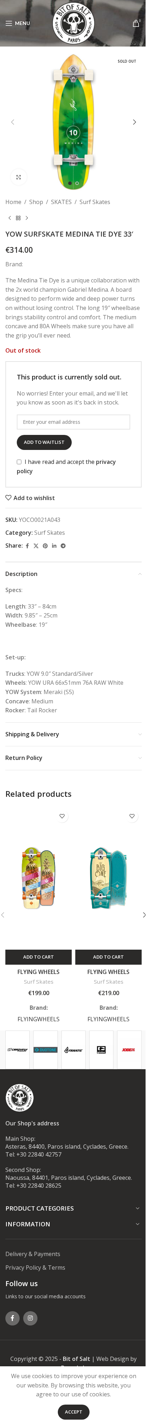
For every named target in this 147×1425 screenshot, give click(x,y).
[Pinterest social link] (45, 546)
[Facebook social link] (27, 546)
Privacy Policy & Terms (35, 1267)
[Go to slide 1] (70, 183)
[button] (12, 122)
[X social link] (36, 546)
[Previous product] (9, 218)
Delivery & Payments (32, 1254)
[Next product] (26, 218)
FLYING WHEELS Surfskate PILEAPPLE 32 (38, 976)
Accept (73, 1412)
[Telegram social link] (63, 546)
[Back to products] (18, 218)
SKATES (61, 202)
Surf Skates (95, 202)
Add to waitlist (44, 442)
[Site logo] (73, 22)
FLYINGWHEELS (38, 1019)
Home (13, 202)
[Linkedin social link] (54, 546)
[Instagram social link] (30, 1318)
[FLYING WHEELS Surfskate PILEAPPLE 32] (38, 878)
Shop (36, 202)
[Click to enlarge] (19, 177)
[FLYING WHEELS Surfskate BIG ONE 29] (108, 878)
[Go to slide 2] (77, 183)
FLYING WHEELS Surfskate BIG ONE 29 (108, 976)
